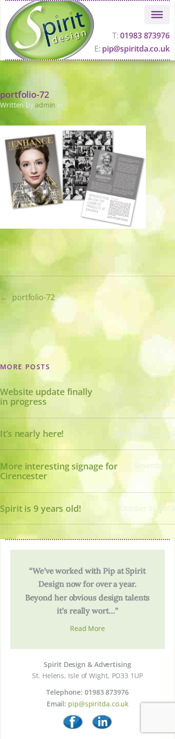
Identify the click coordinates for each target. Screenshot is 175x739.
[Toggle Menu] (157, 14)
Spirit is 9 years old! (40, 509)
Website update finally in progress (46, 397)
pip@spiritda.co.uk (98, 703)
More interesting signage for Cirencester (59, 471)
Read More (87, 628)
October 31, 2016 (148, 508)
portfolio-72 (33, 297)
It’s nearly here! (32, 434)
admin (45, 104)
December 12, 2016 (144, 433)
